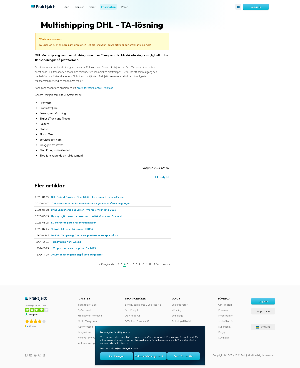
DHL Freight (131, 310)
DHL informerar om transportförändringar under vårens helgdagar (91, 203)
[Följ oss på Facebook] (26, 355)
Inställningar (116, 356)
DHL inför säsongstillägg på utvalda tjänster (76, 254)
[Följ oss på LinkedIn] (44, 355)
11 (146, 264)
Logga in (256, 6)
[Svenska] (238, 7)
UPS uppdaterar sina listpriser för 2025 (73, 248)
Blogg (221, 332)
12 (150, 264)
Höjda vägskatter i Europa (66, 241)
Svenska (265, 326)
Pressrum (223, 310)
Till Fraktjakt (161, 177)
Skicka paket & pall (88, 304)
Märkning (176, 310)
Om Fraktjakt (225, 304)
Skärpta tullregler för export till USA (72, 229)
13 (154, 264)
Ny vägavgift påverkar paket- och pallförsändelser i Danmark (87, 216)
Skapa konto (263, 311)
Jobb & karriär (225, 321)
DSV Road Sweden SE (137, 321)
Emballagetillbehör (182, 321)
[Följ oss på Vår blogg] (35, 355)
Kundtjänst (224, 337)
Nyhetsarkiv (224, 326)
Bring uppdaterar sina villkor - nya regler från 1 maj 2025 (83, 209)
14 (157, 264)
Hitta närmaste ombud (90, 315)
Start (66, 6)
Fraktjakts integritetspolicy (126, 348)
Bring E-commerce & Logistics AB (143, 304)
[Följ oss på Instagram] (39, 355)
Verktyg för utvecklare (90, 337)
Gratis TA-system (87, 321)
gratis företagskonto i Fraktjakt (95, 88)
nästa (165, 264)
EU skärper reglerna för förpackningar (73, 222)
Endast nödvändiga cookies (150, 356)
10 (143, 264)
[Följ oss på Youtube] (30, 355)
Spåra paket (84, 310)
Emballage (177, 315)
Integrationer (85, 332)
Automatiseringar (87, 343)
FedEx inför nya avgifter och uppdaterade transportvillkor (84, 235)
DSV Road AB (132, 315)
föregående (107, 264)
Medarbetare (225, 315)
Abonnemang (85, 326)
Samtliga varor (180, 304)
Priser (124, 6)
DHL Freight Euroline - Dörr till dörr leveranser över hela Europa (87, 197)
